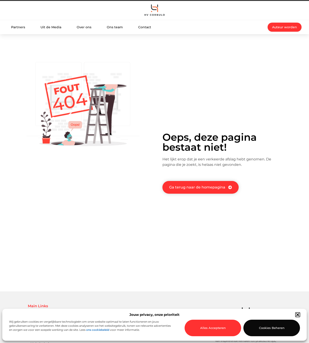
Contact (144, 27)
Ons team (115, 27)
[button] (297, 314)
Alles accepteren (213, 328)
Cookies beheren (272, 328)
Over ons (84, 27)
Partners (18, 27)
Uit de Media (50, 27)
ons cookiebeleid (97, 329)
